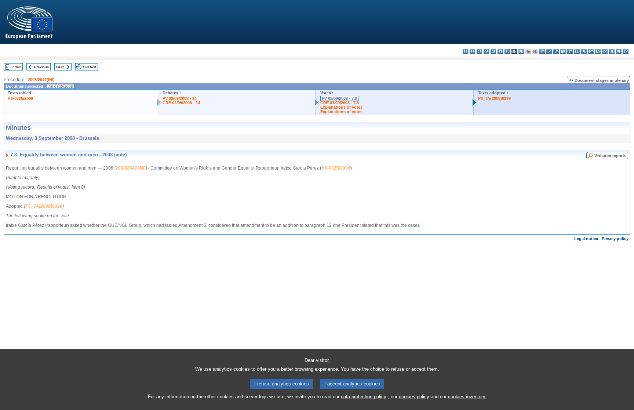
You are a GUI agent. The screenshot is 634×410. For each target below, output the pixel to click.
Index (16, 67)
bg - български (465, 51)
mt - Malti (570, 51)
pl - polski (584, 51)
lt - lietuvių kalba (556, 51)
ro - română (598, 51)
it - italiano (542, 51)
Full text (89, 67)
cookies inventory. (467, 396)
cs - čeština (479, 51)
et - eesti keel (500, 51)
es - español (472, 51)
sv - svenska (625, 51)
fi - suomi (619, 51)
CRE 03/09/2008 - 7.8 (339, 103)
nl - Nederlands (577, 51)
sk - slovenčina (605, 51)
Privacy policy (615, 238)
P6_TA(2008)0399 (494, 98)
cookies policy (414, 396)
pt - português (591, 51)
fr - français (521, 51)
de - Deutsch (493, 51)
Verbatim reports (610, 155)
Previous (41, 67)
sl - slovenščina (612, 51)
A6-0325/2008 (20, 98)
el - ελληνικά (507, 51)
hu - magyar (563, 51)
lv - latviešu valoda (549, 51)
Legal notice (586, 238)
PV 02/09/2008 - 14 (180, 98)
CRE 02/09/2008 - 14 (181, 103)
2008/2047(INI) (41, 79)
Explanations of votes (341, 107)
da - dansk (486, 51)
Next (60, 67)
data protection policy (363, 396)
